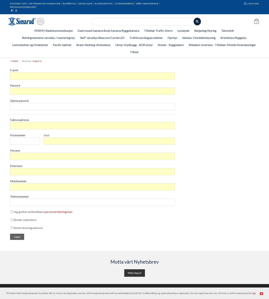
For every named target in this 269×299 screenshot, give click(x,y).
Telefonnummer (19, 196)
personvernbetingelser (58, 211)
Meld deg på (134, 272)
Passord (15, 85)
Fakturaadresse (19, 119)
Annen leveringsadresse (28, 227)
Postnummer (17, 135)
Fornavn (15, 150)
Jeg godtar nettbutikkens (29, 211)
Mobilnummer (18, 181)
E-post (14, 70)
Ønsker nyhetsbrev (25, 219)
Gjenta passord (19, 100)
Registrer (37, 61)
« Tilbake (14, 61)
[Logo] (26, 21)
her (254, 293)
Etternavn (16, 165)
